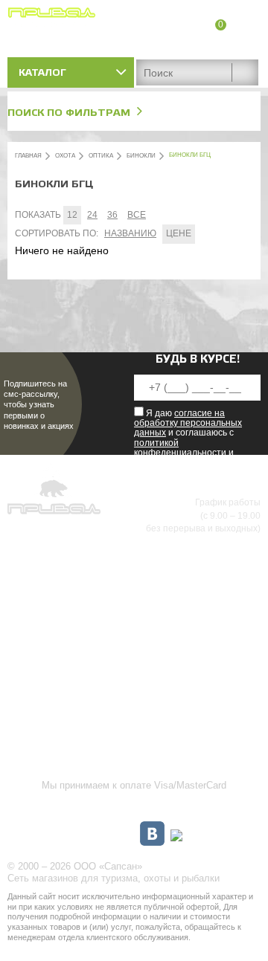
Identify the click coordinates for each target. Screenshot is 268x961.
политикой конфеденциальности (180, 448)
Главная (28, 155)
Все (136, 215)
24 (92, 215)
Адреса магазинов (219, 42)
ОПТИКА (101, 155)
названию (130, 233)
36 (112, 215)
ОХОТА (65, 155)
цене (178, 233)
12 (72, 215)
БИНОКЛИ (141, 155)
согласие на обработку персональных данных (188, 423)
